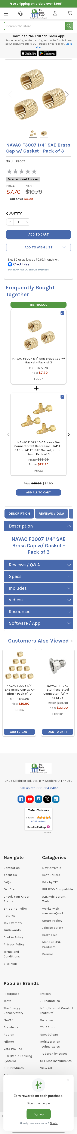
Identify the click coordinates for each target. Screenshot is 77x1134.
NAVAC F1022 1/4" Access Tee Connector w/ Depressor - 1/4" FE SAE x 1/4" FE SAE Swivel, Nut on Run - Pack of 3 (38, 448)
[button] (38, 247)
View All (46, 1068)
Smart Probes (52, 920)
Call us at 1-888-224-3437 (38, 788)
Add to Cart (19, 732)
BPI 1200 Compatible (57, 889)
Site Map (10, 964)
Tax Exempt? (13, 923)
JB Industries (50, 1001)
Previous (10, 94)
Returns (9, 916)
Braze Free (50, 935)
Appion (9, 1034)
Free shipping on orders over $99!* (35, 4)
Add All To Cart (38, 492)
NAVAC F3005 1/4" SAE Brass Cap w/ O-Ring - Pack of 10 (19, 690)
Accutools (11, 1027)
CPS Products (14, 1068)
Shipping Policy (15, 908)
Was (32, 483)
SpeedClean (49, 1034)
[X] (47, 799)
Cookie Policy (14, 937)
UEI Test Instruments (56, 1061)
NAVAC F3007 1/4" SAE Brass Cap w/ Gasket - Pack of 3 (38, 360)
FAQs (7, 882)
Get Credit (11, 889)
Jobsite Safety (52, 928)
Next (66, 94)
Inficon (45, 994)
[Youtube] (30, 799)
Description (19, 513)
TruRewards (12, 930)
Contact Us (12, 868)
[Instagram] (38, 799)
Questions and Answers (22, 179)
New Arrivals (51, 868)
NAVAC (8, 1020)
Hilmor (9, 1041)
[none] (38, 94)
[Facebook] (21, 799)
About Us (10, 875)
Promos (47, 954)
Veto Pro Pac (13, 1049)
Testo (7, 1001)
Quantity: (14, 213)
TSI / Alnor (48, 1027)
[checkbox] (62, 313)
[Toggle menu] (6, 13)
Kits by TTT (50, 882)
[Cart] (71, 13)
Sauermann (48, 1020)
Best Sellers (51, 875)
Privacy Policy (14, 944)
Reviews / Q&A (51, 513)
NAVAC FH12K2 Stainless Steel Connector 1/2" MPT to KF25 (57, 692)
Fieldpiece (11, 994)
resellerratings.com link (38, 827)
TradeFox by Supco (54, 1053)
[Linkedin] (56, 799)
